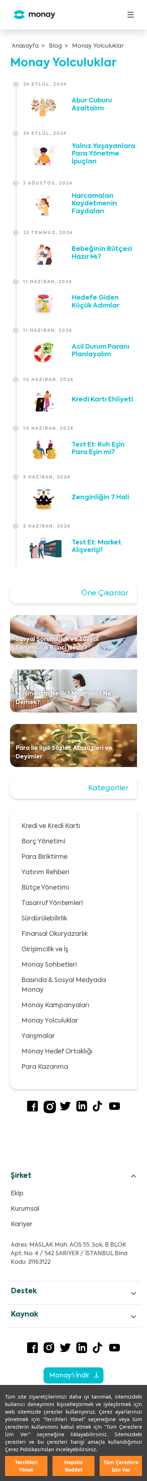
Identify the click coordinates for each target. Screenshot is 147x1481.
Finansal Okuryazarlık (54, 934)
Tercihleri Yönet (26, 1466)
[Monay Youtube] (114, 1110)
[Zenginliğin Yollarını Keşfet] (43, 498)
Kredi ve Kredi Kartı (50, 826)
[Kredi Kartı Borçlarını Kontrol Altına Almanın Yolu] (43, 401)
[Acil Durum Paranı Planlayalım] (43, 352)
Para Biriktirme (44, 857)
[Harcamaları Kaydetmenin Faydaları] (43, 205)
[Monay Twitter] (65, 1110)
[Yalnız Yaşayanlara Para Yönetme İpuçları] (43, 155)
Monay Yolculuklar (98, 46)
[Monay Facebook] (32, 1110)
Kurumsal (25, 1209)
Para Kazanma (44, 1067)
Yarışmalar (38, 1036)
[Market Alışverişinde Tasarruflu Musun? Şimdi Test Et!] (43, 548)
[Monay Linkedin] (81, 1110)
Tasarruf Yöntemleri (52, 903)
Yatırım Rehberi (45, 872)
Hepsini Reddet (73, 1466)
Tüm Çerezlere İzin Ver (120, 1466)
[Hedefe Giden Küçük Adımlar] (43, 303)
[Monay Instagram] (50, 1112)
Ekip (17, 1193)
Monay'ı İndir (70, 1375)
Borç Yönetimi (43, 841)
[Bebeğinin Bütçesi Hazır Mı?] (43, 254)
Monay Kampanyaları (55, 1005)
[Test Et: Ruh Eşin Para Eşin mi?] (43, 450)
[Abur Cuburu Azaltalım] (43, 106)
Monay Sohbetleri (49, 965)
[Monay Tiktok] (98, 1110)
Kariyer (21, 1224)
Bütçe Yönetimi (45, 888)
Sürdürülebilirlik (44, 918)
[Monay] (31, 15)
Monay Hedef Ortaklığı (56, 1051)
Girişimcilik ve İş (44, 949)
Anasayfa (25, 46)
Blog (55, 46)
